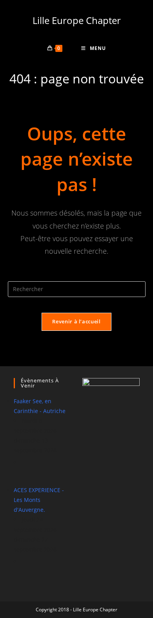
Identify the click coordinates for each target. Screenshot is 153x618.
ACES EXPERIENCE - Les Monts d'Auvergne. (39, 499)
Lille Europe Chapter (77, 20)
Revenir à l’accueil (76, 321)
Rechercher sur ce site (76, 276)
